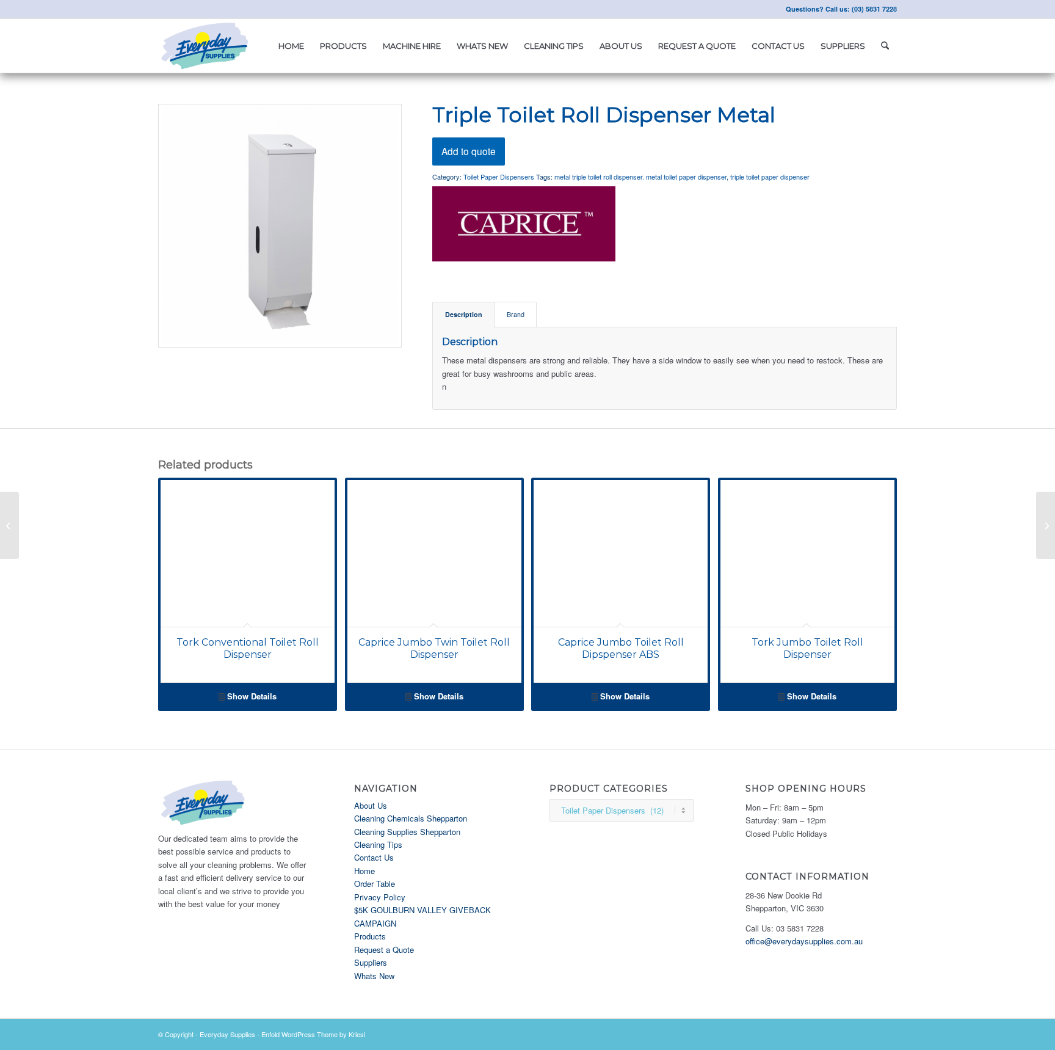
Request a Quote (384, 949)
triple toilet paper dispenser (770, 176)
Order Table (374, 883)
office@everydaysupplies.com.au (804, 941)
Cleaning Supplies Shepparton (407, 831)
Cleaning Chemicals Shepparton (410, 818)
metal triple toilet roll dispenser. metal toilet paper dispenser (640, 176)
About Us (370, 805)
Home (364, 871)
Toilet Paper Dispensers (498, 176)
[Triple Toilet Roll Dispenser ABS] (9, 525)
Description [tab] (463, 314)
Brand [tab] (515, 314)
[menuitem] (291, 46)
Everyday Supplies (227, 1034)
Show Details (251, 696)
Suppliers (370, 962)
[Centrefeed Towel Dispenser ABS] (1045, 525)
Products (370, 936)
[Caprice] (523, 225)
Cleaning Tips (378, 844)
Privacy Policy (379, 897)
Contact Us (374, 857)
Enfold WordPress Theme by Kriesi (313, 1034)
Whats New (374, 976)
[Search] (885, 46)
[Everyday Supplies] (205, 46)
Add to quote (468, 151)
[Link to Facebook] (162, 9)
